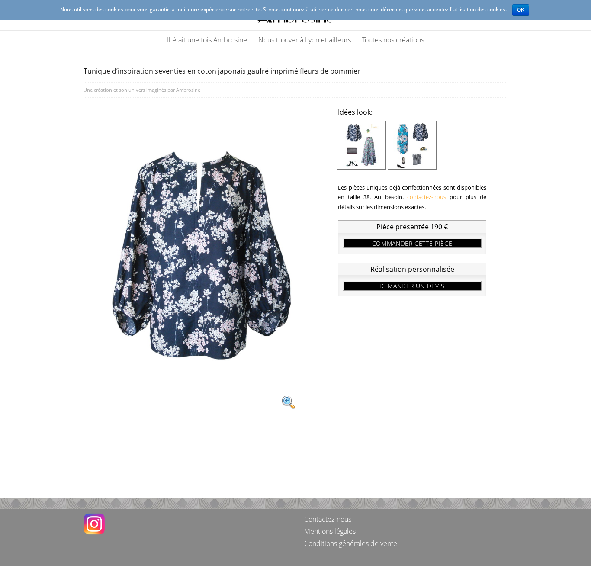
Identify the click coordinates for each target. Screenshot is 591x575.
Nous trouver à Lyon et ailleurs (304, 40)
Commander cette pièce (412, 243)
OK (520, 10)
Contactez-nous (327, 519)
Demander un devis (412, 286)
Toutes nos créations (393, 40)
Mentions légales (330, 531)
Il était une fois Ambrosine (207, 40)
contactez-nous (426, 197)
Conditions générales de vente (350, 543)
